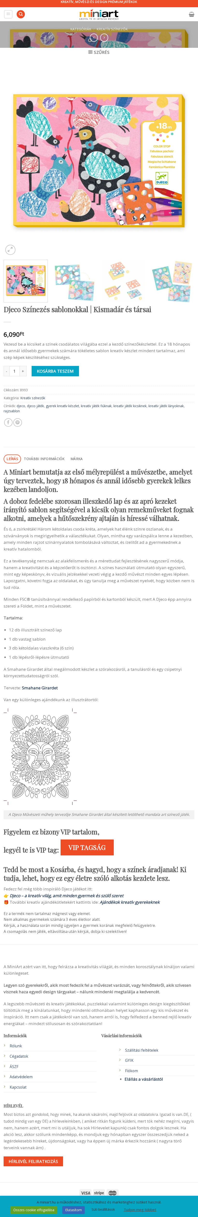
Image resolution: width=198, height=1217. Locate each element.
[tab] (12, 459)
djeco (21, 406)
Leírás (12, 458)
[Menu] (8, 14)
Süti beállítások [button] (103, 1209)
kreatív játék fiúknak (96, 406)
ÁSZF (14, 1066)
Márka (77, 458)
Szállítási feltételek (141, 1050)
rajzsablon (12, 411)
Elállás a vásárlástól (144, 1079)
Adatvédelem (21, 1076)
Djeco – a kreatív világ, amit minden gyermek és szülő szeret (66, 895)
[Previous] (13, 161)
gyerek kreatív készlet (62, 406)
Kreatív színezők (112, 29)
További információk (44, 458)
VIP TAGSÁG (87, 847)
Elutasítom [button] (73, 1210)
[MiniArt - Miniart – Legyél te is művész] (99, 14)
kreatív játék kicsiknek (130, 406)
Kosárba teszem (55, 371)
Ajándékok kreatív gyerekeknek (130, 902)
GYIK (129, 1060)
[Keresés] (21, 14)
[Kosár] (191, 14)
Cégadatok (19, 1056)
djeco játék (35, 406)
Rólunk (16, 1046)
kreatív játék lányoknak (166, 406)
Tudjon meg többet (140, 1209)
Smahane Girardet (40, 688)
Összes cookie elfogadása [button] (33, 1210)
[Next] (184, 161)
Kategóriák (80, 29)
